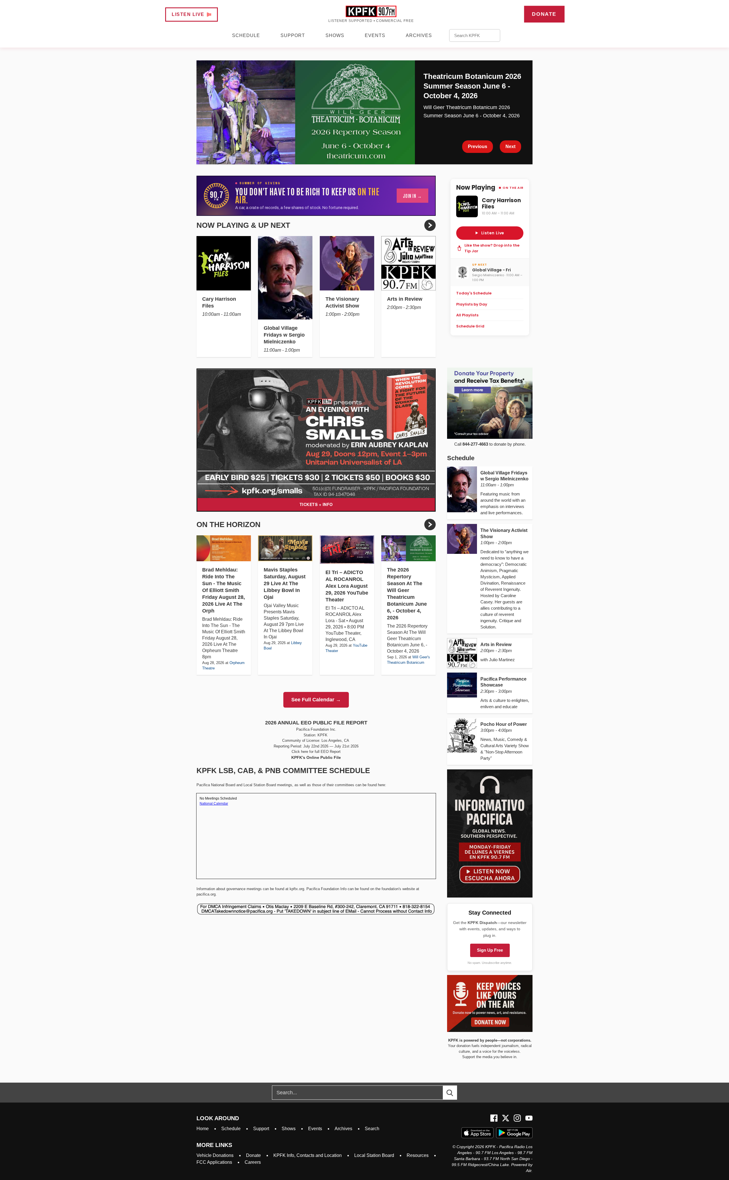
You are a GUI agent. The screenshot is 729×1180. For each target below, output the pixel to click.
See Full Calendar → (316, 699)
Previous (477, 146)
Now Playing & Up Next (243, 225)
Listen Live (188, 14)
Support (292, 35)
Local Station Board (374, 1155)
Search (372, 1128)
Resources (418, 1155)
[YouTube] (529, 1118)
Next (510, 146)
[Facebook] (493, 1118)
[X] (505, 1118)
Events (375, 35)
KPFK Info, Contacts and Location (307, 1155)
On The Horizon (228, 524)
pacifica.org (206, 894)
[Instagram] (517, 1118)
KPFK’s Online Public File (316, 757)
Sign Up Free (490, 950)
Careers (253, 1162)
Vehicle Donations (215, 1155)
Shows (334, 35)
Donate (544, 14)
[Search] (455, 1092)
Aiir (528, 1170)
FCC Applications (214, 1162)
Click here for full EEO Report (316, 751)
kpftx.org (297, 889)
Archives (419, 35)
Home (202, 1128)
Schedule (246, 35)
